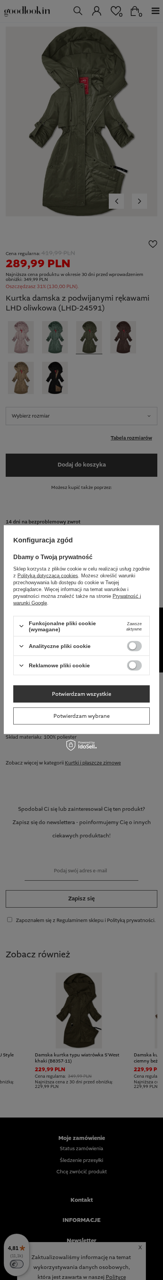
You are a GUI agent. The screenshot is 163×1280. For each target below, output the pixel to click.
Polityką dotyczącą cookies (47, 575)
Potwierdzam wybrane (81, 716)
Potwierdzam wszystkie (81, 694)
